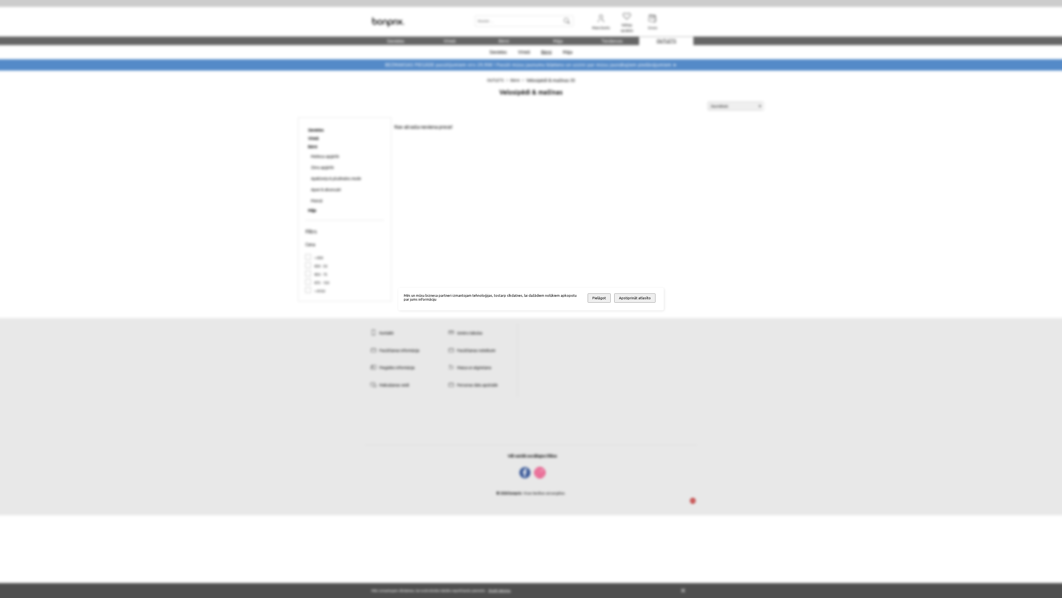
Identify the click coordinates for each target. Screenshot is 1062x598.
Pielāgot (599, 298)
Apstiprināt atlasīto (635, 298)
